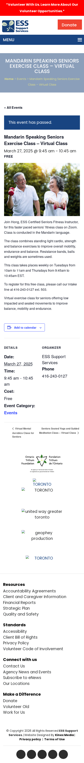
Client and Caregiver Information (34, 596)
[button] (8, 40)
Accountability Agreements (29, 591)
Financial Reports (19, 602)
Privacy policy (30, 739)
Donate (10, 701)
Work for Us (14, 712)
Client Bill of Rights (20, 637)
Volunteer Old (16, 706)
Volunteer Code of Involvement (33, 649)
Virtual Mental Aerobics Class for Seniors (23, 432)
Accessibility (15, 631)
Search (39, 20)
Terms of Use (54, 739)
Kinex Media (64, 735)
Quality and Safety (21, 614)
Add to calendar (25, 327)
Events (10, 412)
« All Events (13, 107)
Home (9, 79)
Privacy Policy (16, 643)
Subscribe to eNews (22, 677)
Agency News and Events (27, 672)
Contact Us (14, 666)
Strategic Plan (16, 608)
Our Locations (16, 683)
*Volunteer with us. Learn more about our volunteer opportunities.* (42, 7)
